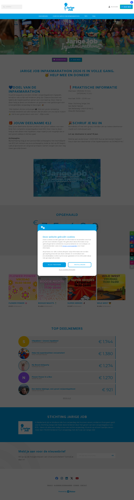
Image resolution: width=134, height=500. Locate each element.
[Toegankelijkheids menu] (131, 2)
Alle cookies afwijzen (67, 269)
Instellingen (79, 265)
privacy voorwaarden (69, 246)
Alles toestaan (54, 265)
